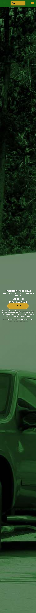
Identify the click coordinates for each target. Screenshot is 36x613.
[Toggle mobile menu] (33, 3)
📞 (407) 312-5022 (18, 3)
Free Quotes (18, 306)
